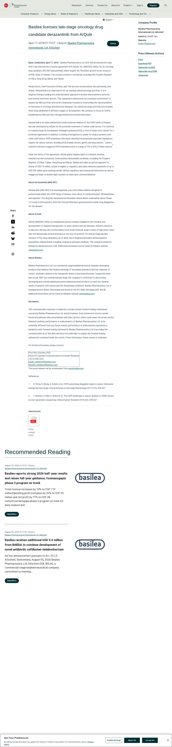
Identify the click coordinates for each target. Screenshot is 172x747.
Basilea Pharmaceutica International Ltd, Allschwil (26, 468)
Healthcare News (92, 14)
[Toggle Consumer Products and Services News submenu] (42, 14)
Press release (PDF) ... (31, 432)
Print (140, 59)
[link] (76, 5)
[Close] (168, 740)
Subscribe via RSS (146, 67)
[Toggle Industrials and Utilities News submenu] (126, 14)
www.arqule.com (35, 250)
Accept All (150, 740)
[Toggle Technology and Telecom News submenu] (150, 14)
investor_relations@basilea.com (43, 365)
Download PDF (145, 63)
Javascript (143, 75)
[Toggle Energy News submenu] (58, 14)
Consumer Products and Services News (30, 14)
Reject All (132, 740)
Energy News (50, 14)
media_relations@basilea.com (42, 362)
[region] (86, 740)
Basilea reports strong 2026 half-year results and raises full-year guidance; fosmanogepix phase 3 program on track (36, 478)
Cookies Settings (114, 740)
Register (153, 5)
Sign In (140, 5)
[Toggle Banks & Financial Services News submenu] (82, 14)
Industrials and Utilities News (114, 14)
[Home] (15, 5)
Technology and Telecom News (138, 14)
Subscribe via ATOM (147, 71)
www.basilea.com (87, 294)
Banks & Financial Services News (70, 14)
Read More (11, 514)
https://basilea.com (147, 43)
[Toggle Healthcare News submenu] (102, 14)
